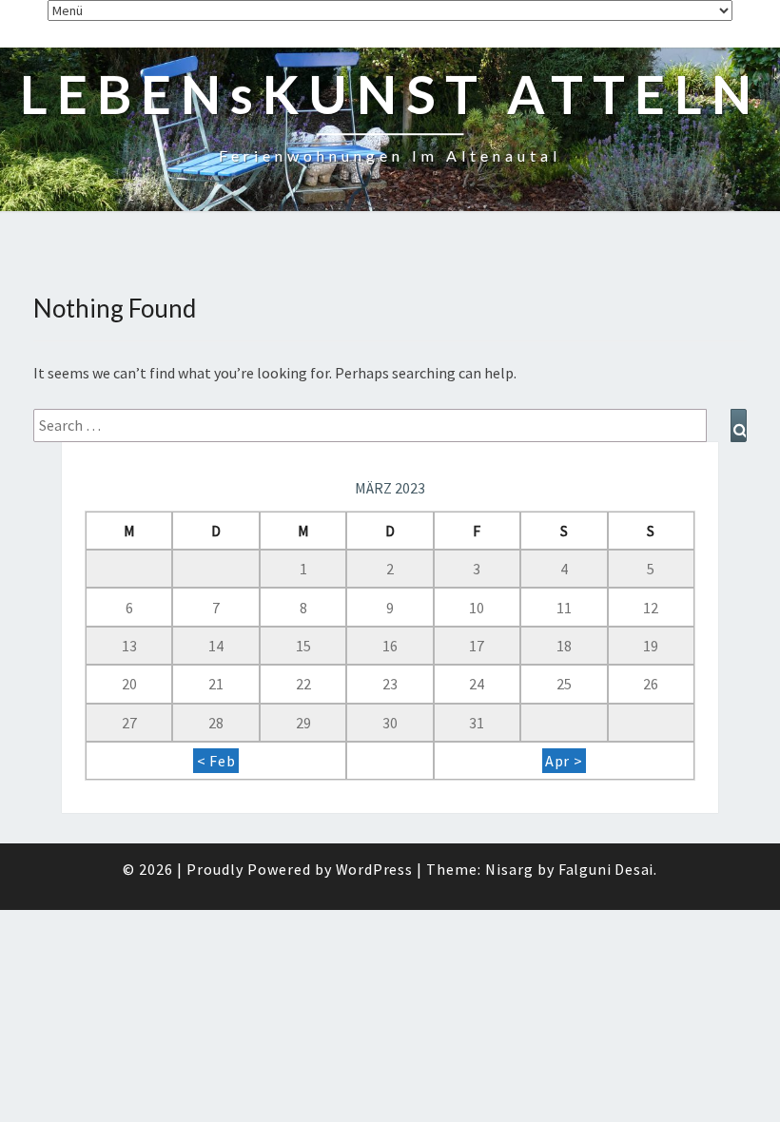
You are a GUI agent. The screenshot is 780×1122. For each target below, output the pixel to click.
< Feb (216, 760)
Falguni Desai (605, 869)
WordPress (374, 869)
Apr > (564, 760)
